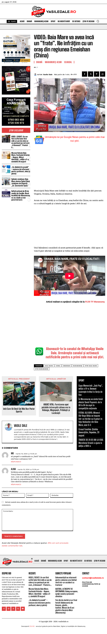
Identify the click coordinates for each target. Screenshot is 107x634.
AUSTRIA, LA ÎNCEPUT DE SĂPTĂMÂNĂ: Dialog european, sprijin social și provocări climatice (66, 593)
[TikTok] (13, 609)
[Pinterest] (96, 74)
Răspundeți (16, 462)
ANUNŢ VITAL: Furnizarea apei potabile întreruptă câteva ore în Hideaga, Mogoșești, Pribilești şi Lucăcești (56, 408)
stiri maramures (41, 369)
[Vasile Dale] (35, 74)
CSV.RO (32, 626)
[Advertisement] (69, 169)
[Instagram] (9, 609)
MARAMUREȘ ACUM (53, 62)
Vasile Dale (47, 74)
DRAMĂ (39, 62)
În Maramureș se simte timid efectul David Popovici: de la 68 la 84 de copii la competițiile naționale (91, 404)
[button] (97, 21)
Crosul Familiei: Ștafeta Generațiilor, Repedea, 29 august (89, 432)
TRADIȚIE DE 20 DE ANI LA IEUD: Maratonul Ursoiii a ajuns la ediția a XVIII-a (91, 442)
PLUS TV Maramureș (95, 301)
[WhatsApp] (102, 74)
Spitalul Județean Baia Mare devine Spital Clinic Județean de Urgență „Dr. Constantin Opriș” (20, 182)
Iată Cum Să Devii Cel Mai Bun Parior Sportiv (19, 410)
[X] (90, 74)
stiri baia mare (91, 366)
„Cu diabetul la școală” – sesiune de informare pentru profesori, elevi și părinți (20, 170)
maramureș (77, 366)
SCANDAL (68, 62)
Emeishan (66, 366)
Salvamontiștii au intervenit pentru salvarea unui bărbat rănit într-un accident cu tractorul (66, 581)
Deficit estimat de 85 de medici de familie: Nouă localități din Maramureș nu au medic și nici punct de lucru (20, 195)
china (58, 366)
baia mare (49, 366)
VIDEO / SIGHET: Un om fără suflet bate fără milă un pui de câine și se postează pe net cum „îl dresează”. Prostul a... (20, 142)
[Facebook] (84, 74)
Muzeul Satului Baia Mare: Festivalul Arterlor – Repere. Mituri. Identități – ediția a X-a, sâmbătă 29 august (20, 157)
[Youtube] (23, 609)
